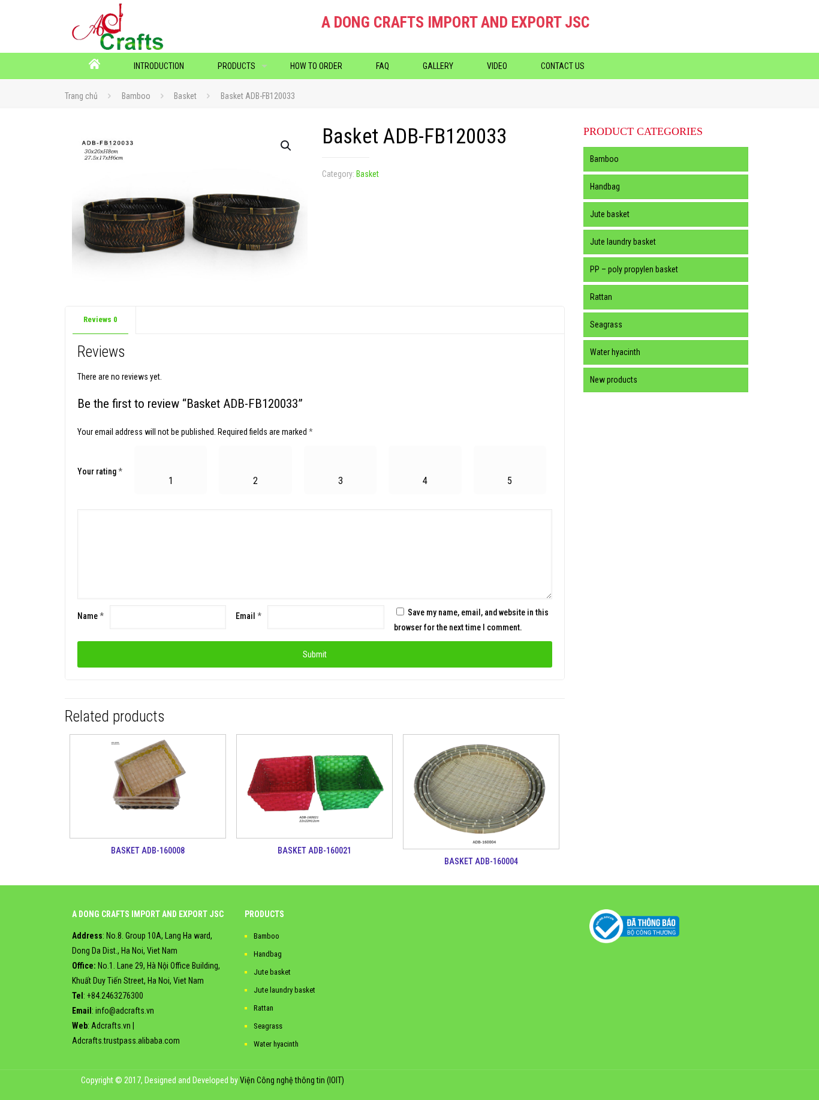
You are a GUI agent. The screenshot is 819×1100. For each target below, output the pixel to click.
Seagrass (606, 324)
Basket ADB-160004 (481, 861)
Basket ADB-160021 (314, 850)
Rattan (601, 297)
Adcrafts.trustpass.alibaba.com (126, 1040)
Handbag (605, 186)
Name (90, 616)
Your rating (99, 471)
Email (248, 616)
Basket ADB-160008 (148, 850)
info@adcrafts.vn (124, 1010)
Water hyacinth (615, 352)
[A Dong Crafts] (118, 26)
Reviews (100, 319)
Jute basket (610, 214)
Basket (185, 96)
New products (613, 379)
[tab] (100, 319)
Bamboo (136, 96)
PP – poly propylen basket (634, 269)
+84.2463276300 (115, 995)
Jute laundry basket (623, 242)
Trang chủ (81, 96)
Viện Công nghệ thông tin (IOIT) (292, 1080)
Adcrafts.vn (111, 1025)
